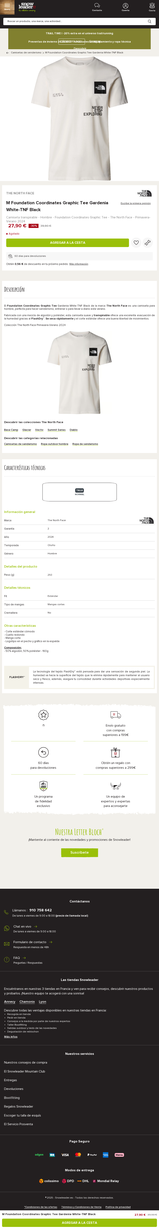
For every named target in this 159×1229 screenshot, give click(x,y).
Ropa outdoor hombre (54, 444)
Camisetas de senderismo (26, 52)
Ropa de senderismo (85, 444)
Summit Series (57, 430)
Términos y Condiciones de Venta (81, 1207)
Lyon (42, 1001)
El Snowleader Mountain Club (24, 1071)
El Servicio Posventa (18, 1124)
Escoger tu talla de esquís (22, 1115)
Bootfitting (12, 1097)
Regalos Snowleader (18, 1106)
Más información (78, 264)
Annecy (9, 1001)
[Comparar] (147, 242)
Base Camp (11, 430)
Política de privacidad (118, 1207)
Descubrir (80, 48)
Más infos (10, 1036)
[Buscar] (153, 18)
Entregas (10, 1080)
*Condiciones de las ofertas (40, 1207)
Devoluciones (13, 1089)
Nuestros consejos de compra (25, 1062)
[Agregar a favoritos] (136, 242)
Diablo (74, 430)
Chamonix (27, 1001)
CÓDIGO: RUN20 (70, 41)
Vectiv (39, 430)
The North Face (20, 193)
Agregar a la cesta (67, 242)
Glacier (26, 430)
